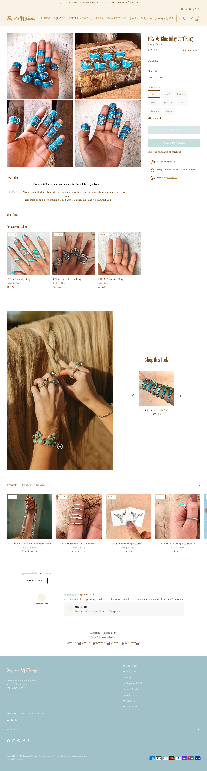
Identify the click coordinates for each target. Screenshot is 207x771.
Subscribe (194, 730)
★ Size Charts (130, 689)
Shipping (152, 151)
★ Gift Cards (130, 695)
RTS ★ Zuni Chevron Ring (66, 279)
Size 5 (154, 94)
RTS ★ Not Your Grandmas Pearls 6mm (29, 544)
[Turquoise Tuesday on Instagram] (186, 9)
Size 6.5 (181, 94)
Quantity (152, 71)
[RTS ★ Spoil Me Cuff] (156, 388)
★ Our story (129, 672)
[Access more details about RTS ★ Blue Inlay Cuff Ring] (81, 363)
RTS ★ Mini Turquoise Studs (128, 544)
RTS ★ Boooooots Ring (110, 279)
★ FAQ (127, 677)
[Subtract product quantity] (151, 77)
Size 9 (169, 111)
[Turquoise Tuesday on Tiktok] (194, 9)
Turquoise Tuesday (30, 756)
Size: (154, 87)
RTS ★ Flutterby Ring (18, 279)
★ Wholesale (129, 701)
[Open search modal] (185, 18)
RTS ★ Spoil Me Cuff (156, 410)
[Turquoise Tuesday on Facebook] (181, 9)
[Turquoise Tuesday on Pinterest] (190, 9)
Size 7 (154, 102)
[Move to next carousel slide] (197, 486)
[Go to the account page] (191, 18)
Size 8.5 (155, 111)
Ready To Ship (155, 44)
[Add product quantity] (161, 77)
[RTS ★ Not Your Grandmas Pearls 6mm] (29, 516)
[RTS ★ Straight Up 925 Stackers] (78, 516)
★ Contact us (130, 706)
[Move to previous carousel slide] (190, 486)
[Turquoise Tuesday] (21, 18)
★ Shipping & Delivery (135, 683)
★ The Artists (130, 666)
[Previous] (60, 2)
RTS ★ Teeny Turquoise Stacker (178, 544)
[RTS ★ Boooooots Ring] (119, 253)
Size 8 (182, 102)
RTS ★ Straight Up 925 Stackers (78, 544)
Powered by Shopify (15, 759)
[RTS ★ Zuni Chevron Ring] (73, 253)
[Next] (146, 2)
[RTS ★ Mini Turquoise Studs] (128, 516)
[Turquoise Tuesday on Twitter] (198, 9)
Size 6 (167, 94)
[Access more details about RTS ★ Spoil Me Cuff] (60, 446)
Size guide (157, 118)
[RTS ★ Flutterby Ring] (28, 253)
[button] (174, 142)
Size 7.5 (168, 102)
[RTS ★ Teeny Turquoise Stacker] (177, 516)
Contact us (172, 178)
